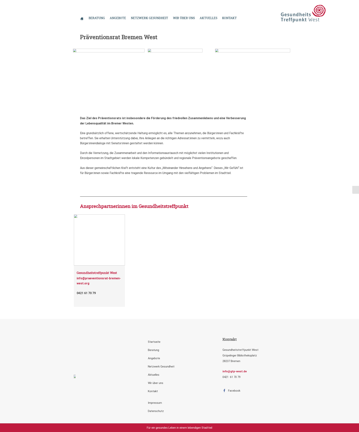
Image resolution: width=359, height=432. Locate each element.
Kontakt (153, 391)
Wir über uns (155, 383)
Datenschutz (156, 411)
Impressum (155, 402)
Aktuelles (153, 374)
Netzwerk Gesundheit (161, 366)
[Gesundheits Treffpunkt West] (303, 14)
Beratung (153, 350)
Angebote (154, 358)
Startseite (154, 342)
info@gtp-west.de (235, 371)
